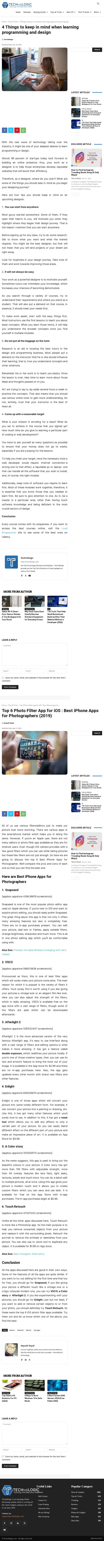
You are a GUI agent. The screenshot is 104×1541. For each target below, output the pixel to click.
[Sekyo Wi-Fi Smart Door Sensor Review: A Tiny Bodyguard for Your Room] (12, 601)
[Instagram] (11, 1523)
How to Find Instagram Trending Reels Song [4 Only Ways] (85, 172)
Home (4, 22)
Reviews (5, 609)
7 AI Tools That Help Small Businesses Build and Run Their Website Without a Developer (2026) (56, 616)
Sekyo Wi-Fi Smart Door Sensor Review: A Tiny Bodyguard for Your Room (91, 102)
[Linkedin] (17, 1523)
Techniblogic (8, 39)
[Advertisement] (34, 108)
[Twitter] (11, 130)
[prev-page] (73, 134)
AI (49, 609)
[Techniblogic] (11, 566)
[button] (98, 4)
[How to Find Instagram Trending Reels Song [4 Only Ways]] (86, 158)
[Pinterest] (17, 130)
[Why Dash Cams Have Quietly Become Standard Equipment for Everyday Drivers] (35, 601)
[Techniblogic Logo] (17, 5)
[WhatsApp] (23, 130)
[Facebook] (4, 130)
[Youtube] (30, 575)
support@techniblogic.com (13, 1516)
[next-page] (77, 134)
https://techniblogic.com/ (30, 562)
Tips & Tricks (13, 22)
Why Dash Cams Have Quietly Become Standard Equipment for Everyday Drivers (91, 113)
